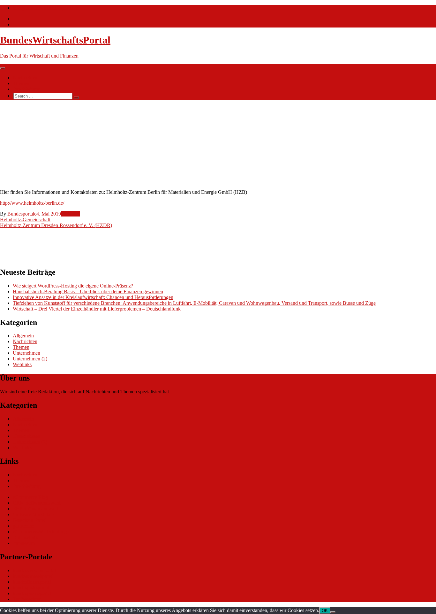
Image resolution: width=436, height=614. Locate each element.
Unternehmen (26, 353)
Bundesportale (21, 213)
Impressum (24, 543)
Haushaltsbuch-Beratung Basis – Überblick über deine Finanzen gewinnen (88, 291)
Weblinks (70, 213)
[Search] (76, 97)
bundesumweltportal (33, 576)
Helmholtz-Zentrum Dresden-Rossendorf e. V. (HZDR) (56, 225)
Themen (21, 83)
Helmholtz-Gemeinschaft (25, 219)
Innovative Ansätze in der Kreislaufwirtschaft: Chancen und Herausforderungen (93, 297)
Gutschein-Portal (30, 520)
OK (325, 610)
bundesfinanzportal (32, 582)
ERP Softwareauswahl (35, 508)
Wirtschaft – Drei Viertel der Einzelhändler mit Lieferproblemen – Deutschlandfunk (97, 308)
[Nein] (332, 612)
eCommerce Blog (30, 497)
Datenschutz (25, 537)
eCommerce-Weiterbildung (40, 531)
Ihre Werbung (27, 89)
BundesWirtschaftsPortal (55, 40)
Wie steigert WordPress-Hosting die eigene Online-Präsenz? (73, 285)
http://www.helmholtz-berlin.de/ (32, 203)
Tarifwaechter (27, 599)
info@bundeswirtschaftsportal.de (46, 8)
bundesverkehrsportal (34, 570)
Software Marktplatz (33, 514)
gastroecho (23, 526)
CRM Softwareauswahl (36, 503)
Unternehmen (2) (30, 358)
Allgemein (23, 335)
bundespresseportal (32, 593)
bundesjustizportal (31, 587)
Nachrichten (25, 77)
